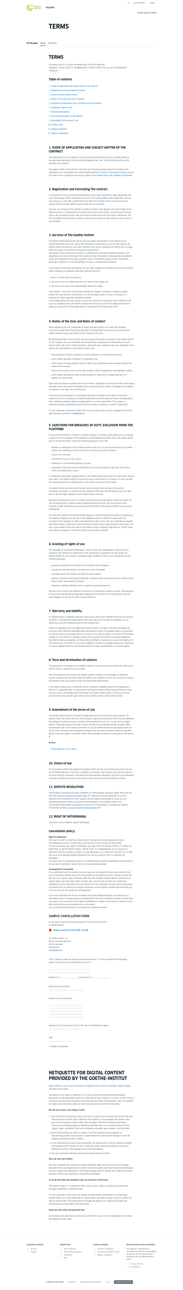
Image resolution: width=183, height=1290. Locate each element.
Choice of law (57, 124)
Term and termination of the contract (66, 116)
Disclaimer (72, 1282)
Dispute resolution (59, 129)
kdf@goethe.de (78, 413)
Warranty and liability (60, 112)
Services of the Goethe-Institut (64, 94)
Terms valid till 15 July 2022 (63, 749)
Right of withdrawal (59, 133)
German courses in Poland (147, 13)
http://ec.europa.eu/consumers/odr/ (72, 796)
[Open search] (128, 3)
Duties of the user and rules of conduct (67, 99)
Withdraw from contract (123, 1282)
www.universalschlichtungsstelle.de (83, 808)
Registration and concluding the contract (68, 90)
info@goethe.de (55, 950)
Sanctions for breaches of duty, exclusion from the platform (76, 103)
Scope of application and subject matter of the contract (74, 86)
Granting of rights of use (61, 107)
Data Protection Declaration (90, 1282)
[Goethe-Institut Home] (34, 7)
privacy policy (102, 198)
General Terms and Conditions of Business (114, 175)
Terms (107, 1282)
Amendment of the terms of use (64, 120)
